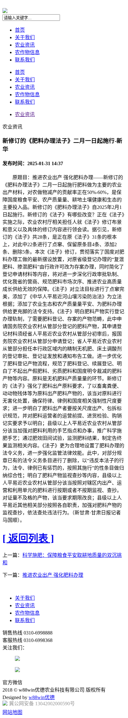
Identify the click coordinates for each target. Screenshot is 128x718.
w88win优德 (42, 697)
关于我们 (25, 37)
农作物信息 (27, 52)
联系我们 (25, 59)
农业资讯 (25, 44)
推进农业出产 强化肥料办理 (52, 575)
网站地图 (12, 712)
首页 (20, 30)
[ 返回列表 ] (28, 538)
